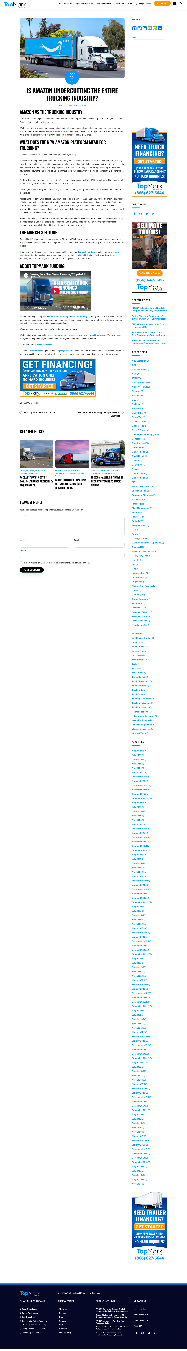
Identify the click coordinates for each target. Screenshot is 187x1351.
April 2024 (137, 872)
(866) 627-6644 (144, 3)
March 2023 (137, 928)
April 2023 (137, 924)
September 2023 (140, 902)
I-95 (133, 564)
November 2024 (139, 842)
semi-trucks (60, 335)
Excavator (137, 499)
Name (23, 540)
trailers (50, 335)
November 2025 (139, 790)
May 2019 (136, 1127)
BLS (134, 400)
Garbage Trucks (139, 538)
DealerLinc (137, 465)
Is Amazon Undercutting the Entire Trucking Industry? (72, 94)
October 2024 (138, 846)
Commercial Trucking (110, 471)
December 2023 (139, 889)
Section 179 (137, 634)
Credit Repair (138, 456)
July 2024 (136, 859)
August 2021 (138, 1011)
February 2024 (139, 881)
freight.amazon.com (57, 131)
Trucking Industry (140, 703)
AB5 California (139, 361)
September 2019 (140, 1110)
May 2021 (136, 1024)
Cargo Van (137, 417)
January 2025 (138, 833)
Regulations (34, 473)
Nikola (135, 590)
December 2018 (139, 1149)
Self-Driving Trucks (141, 638)
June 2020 (137, 1071)
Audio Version (139, 387)
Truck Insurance (140, 686)
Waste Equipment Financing (33, 1325)
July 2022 (136, 963)
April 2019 (137, 1132)
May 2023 (136, 920)
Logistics (136, 582)
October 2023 (138, 898)
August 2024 (138, 855)
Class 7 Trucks (139, 426)
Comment (24, 515)
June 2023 (137, 915)
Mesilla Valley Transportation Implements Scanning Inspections (148, 342)
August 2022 (138, 959)
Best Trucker (138, 395)
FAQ (61, 1325)
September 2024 (140, 850)
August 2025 (138, 803)
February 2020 (139, 1088)
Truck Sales (137, 694)
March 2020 (137, 1084)
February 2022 (139, 985)
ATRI (134, 378)
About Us (120, 3)
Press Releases (139, 621)
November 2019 (139, 1101)
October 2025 (138, 794)
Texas (135, 668)
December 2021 (139, 993)
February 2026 (139, 777)
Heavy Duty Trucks (141, 556)
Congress (136, 439)
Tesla (134, 664)
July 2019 (136, 1119)
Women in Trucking (141, 729)
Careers (62, 1321)
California (136, 413)
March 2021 (137, 1032)
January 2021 (138, 1041)
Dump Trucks (138, 478)
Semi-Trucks (73, 106)
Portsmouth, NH (141, 1315)
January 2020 (138, 1093)
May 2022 (136, 972)
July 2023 (136, 911)
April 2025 (137, 820)
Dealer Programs (104, 3)
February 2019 (139, 1140)
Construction (138, 443)
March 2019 (137, 1136)
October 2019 (138, 1106)
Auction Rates (139, 382)
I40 (133, 569)
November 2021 (139, 998)
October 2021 (138, 1002)
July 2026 (136, 755)
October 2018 (138, 1158)
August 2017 (138, 1179)
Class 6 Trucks (139, 421)
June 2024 (137, 863)
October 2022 (138, 950)
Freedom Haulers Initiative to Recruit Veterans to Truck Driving (107, 481)
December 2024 (139, 837)
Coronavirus (138, 447)
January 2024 (138, 885)
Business (63, 106)
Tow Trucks (137, 673)
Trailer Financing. (44, 345)
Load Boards (138, 577)
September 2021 (140, 1006)
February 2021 (139, 1037)
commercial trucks (76, 335)
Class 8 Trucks (139, 430)
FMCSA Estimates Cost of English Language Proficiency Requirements (36, 481)
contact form (36, 351)
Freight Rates (138, 525)
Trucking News (139, 707)
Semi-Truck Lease (29, 1309)
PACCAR (136, 603)
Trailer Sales (138, 677)
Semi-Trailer (137, 642)
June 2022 (137, 967)
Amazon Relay (139, 369)
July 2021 (136, 1015)
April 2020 (137, 1080)
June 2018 (137, 1175)
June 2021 (137, 1019)
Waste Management (141, 725)
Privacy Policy (65, 1333)
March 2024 (137, 876)
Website (23, 550)
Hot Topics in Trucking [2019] (39, 412)
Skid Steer (137, 655)
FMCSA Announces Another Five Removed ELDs (148, 325)
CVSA (135, 460)
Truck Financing (65, 3)
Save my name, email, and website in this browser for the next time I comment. (57, 563)
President (95, 473)
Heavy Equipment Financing (34, 1329)
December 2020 (139, 1045)
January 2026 (138, 781)
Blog (130, 3)
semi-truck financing (58, 316)
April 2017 (137, 1184)
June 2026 (137, 759)
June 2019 (137, 1123)
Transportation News (144, 716)
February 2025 (139, 829)
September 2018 (140, 1162)
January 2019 (138, 1145)
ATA (134, 374)
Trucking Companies (142, 699)
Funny (135, 534)
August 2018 (138, 1166)
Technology (137, 660)
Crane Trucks (138, 452)
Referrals (63, 1329)
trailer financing (79, 316)
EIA (133, 482)
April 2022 (137, 976)
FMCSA (22, 471)
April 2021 (137, 1028)
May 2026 (136, 764)
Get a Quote (162, 3)
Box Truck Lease (29, 1317)
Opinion (136, 595)
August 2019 (138, 1114)
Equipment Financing (84, 3)
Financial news (141, 712)
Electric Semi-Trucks (142, 486)
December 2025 (139, 785)
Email (77, 540)
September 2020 (140, 1058)
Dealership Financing (31, 1333)
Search (135, 38)
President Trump (108, 473)
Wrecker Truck (139, 733)
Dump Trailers (138, 473)
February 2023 (139, 933)
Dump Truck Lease (29, 1313)
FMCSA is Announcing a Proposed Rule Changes (98, 414)
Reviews (62, 1313)
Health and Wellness (142, 551)
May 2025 (136, 816)
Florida (135, 512)
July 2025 (136, 807)
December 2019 (139, 1097)
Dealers (135, 469)
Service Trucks (139, 651)
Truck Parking (138, 690)
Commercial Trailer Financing (34, 1321)
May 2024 (136, 868)
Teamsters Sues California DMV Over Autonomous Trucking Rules (148, 333)
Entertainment (139, 491)
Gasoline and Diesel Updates (146, 543)
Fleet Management (141, 508)
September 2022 (140, 954)
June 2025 (137, 811)
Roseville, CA (140, 1309)
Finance (136, 504)
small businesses (98, 335)
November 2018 (139, 1153)
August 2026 (138, 751)
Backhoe (136, 391)
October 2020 (138, 1054)
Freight (135, 521)
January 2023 (138, 937)
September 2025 (140, 798)
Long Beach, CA (141, 1320)
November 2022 (139, 946)
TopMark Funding (86, 252)
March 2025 (137, 824)
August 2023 (138, 907)
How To (135, 560)
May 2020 (136, 1075)
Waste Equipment (140, 720)
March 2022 (137, 980)
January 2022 (138, 989)
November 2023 (139, 894)
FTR (134, 530)
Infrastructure (138, 573)
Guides (135, 547)
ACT (134, 365)
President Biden (139, 612)
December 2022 (139, 941)
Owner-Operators (140, 599)
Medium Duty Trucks (142, 586)
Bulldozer (136, 404)
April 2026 (137, 768)
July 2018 (136, 1171)
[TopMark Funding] (15, 7)
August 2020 (138, 1062)
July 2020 (136, 1067)
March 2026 (137, 772)
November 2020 (139, 1049)
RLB (134, 629)
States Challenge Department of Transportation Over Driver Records (71, 484)
